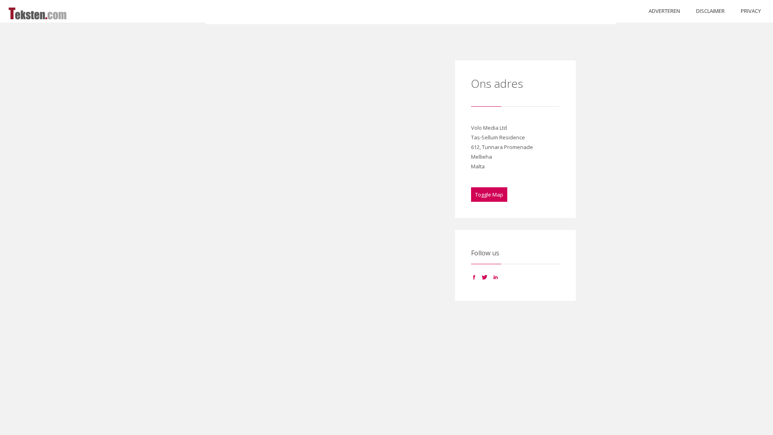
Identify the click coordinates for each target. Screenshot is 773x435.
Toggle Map (489, 194)
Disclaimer (710, 10)
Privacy (751, 10)
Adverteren (664, 10)
